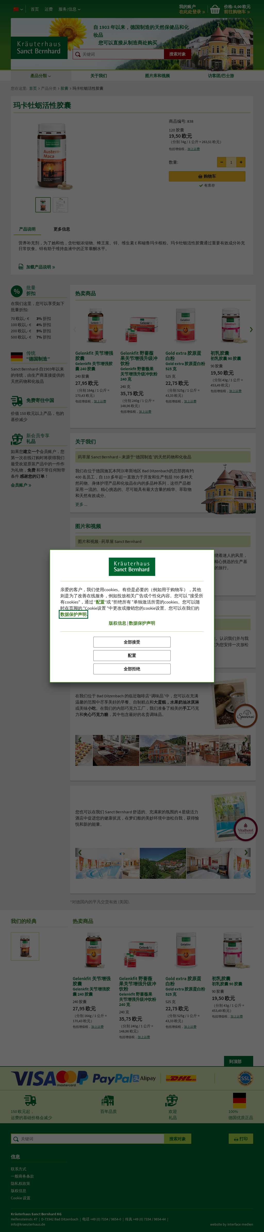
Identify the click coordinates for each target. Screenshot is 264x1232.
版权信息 (117, 623)
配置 (132, 655)
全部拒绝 (132, 668)
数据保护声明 (73, 614)
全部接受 (132, 641)
